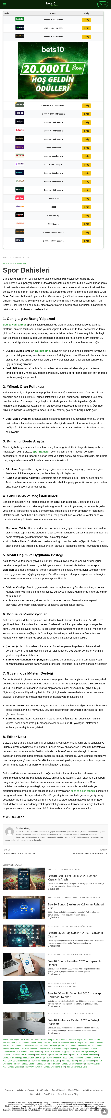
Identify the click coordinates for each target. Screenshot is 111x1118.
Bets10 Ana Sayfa (11, 1039)
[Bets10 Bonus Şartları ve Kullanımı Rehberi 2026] (24, 907)
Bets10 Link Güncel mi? (73, 1064)
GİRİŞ (86, 20)
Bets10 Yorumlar (86, 1061)
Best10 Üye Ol (42, 1055)
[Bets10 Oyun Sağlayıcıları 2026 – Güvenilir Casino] (24, 936)
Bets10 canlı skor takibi (67, 869)
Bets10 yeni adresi (14, 324)
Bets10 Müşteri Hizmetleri (48, 1064)
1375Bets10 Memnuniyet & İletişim (67, 1043)
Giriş (103, 4)
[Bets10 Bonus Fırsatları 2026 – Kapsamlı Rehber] (24, 964)
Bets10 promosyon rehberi (87, 898)
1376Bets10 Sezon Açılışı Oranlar (34, 1043)
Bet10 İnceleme (76, 1058)
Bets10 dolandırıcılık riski (62, 983)
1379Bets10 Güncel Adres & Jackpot (37, 1039)
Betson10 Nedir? (69, 1061)
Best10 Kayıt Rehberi (60, 1055)
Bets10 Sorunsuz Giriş (76, 1067)
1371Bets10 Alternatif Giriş (78, 1046)
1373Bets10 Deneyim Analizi (25, 1046)
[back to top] (104, 1111)
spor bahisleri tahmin (83, 790)
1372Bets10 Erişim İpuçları (52, 1046)
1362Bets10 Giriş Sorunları (29, 1052)
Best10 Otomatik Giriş (32, 1058)
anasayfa (7, 257)
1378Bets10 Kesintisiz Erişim (69, 1039)
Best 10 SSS (54, 1061)
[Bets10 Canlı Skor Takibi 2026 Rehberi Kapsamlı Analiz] (24, 879)
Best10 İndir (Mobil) (12, 1058)
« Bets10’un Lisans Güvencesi (19, 853)
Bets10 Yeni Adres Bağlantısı (84, 1055)
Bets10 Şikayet (15, 1067)
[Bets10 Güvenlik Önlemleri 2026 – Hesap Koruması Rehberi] (24, 992)
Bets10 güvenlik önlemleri (62, 987)
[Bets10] (52, 4)
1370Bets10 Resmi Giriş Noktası (35, 1049)
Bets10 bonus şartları (59, 898)
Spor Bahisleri (41, 451)
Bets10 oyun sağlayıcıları (80, 926)
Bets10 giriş (42, 350)
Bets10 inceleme (56, 926)
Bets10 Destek (28, 1064)
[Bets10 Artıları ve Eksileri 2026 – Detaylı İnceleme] (24, 1023)
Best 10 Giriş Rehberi (17, 1061)
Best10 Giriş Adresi (38, 1061)
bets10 (6, 264)
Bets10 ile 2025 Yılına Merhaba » (90, 853)
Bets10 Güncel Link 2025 (55, 1058)
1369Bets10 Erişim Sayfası (64, 1049)
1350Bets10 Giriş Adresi (23, 1055)
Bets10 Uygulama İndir (54, 1067)
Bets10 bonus (55, 955)
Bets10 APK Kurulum (32, 1067)
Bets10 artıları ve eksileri (62, 1014)
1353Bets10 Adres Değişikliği (57, 1052)
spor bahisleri (22, 257)
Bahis (50, 869)
